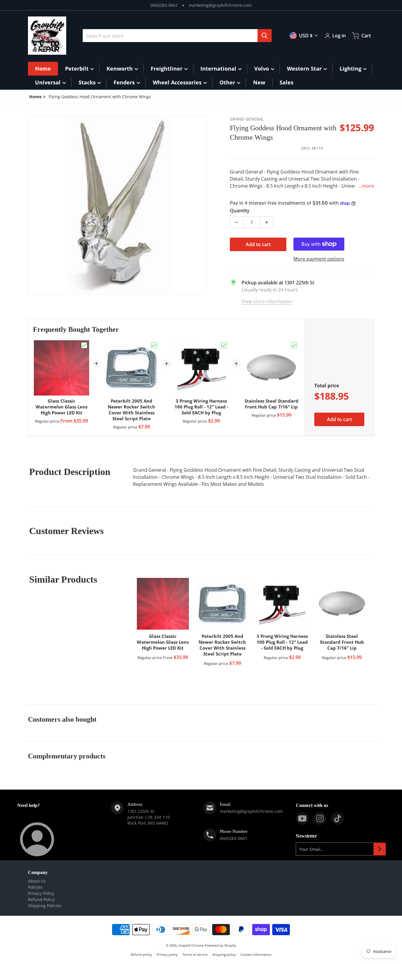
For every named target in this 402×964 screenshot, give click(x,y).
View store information (267, 301)
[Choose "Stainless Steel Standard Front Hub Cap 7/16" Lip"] (294, 345)
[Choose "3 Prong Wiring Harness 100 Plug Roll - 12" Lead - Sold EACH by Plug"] (224, 345)
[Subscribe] (379, 849)
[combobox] (177, 35)
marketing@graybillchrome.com (220, 5)
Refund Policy (41, 899)
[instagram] (319, 818)
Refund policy (141, 954)
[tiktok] (337, 818)
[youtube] (302, 818)
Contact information (256, 954)
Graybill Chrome (191, 945)
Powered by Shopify (220, 945)
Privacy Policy (41, 893)
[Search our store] (265, 35)
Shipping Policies (45, 905)
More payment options (318, 259)
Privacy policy (167, 954)
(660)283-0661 (164, 5)
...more (366, 186)
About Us (37, 881)
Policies (35, 887)
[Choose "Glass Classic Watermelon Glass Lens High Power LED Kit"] (84, 345)
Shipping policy (224, 954)
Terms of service (194, 954)
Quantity (240, 210)
